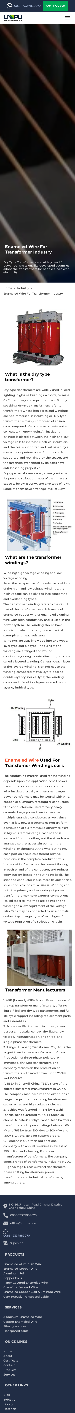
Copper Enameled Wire (20, 1321)
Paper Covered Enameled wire (25, 1282)
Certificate (10, 1360)
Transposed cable (16, 1331)
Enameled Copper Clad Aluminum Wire (32, 1292)
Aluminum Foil (14, 1273)
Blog (6, 1395)
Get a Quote (55, 5)
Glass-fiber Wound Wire (20, 1287)
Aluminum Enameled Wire (22, 1317)
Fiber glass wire (14, 1326)
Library (8, 1404)
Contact (9, 1365)
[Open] (67, 17)
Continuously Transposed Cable (26, 1296)
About (7, 1356)
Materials (9, 1409)
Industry (23, 288)
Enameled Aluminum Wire (22, 1264)
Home (7, 288)
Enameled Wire (22, 760)
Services (9, 1374)
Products (9, 1370)
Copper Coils (12, 1278)
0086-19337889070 (27, 6)
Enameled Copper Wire (20, 1268)
